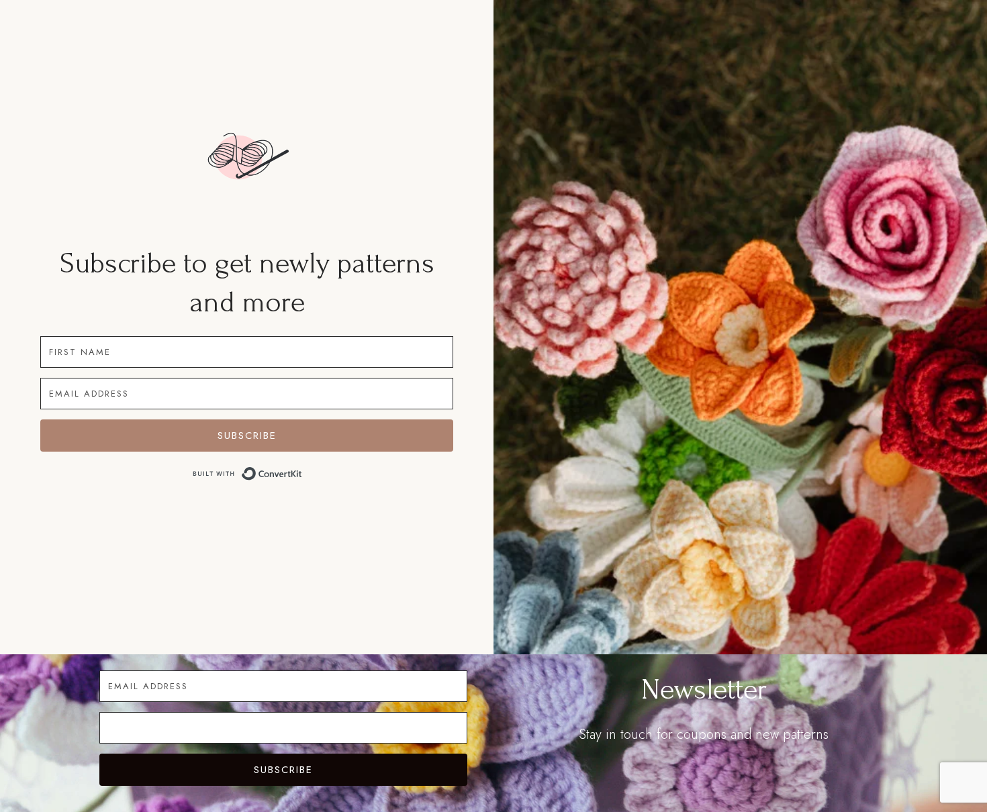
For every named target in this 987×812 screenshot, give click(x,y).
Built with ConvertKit (302, 475)
